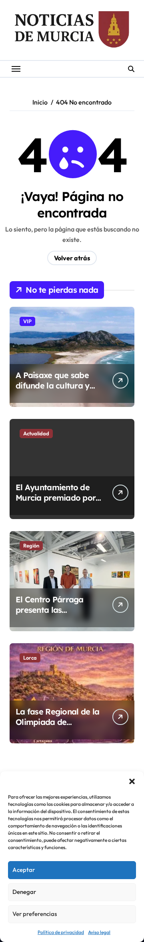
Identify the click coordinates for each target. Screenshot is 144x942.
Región (31, 545)
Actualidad (36, 433)
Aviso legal (99, 932)
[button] (132, 781)
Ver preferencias (34, 914)
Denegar (24, 892)
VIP (27, 321)
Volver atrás (72, 258)
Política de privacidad (61, 932)
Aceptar (23, 870)
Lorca (30, 657)
